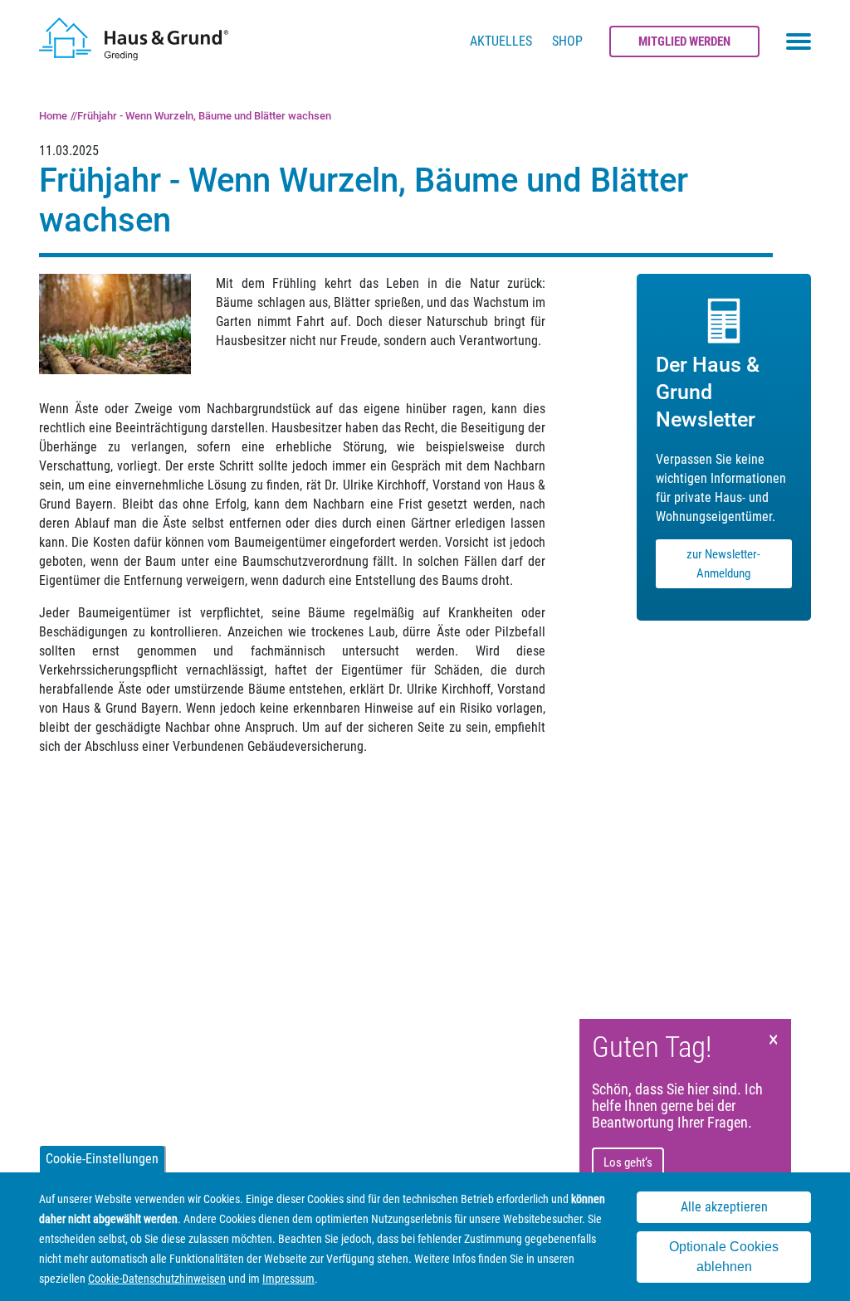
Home (53, 116)
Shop (567, 41)
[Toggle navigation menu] (798, 41)
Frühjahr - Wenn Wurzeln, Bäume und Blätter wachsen (204, 116)
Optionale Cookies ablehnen (724, 1257)
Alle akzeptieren (724, 1207)
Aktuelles (501, 41)
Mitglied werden (684, 41)
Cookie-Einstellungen (102, 1159)
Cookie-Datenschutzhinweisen (157, 1278)
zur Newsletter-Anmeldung (723, 564)
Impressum (288, 1278)
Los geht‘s (627, 1162)
